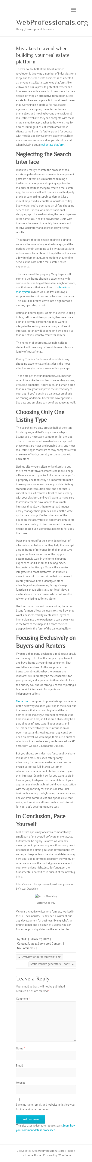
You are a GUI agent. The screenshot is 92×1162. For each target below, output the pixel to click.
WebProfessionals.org (52, 22)
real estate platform (52, 145)
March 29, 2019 (40, 939)
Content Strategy (27, 943)
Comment (23, 999)
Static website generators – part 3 (52, 964)
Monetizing (23, 701)
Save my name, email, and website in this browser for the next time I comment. (45, 1107)
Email (20, 1065)
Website (20, 1082)
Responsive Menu (73, 9)
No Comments (26, 948)
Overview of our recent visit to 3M (39, 957)
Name (20, 1048)
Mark (24, 939)
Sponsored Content (49, 943)
